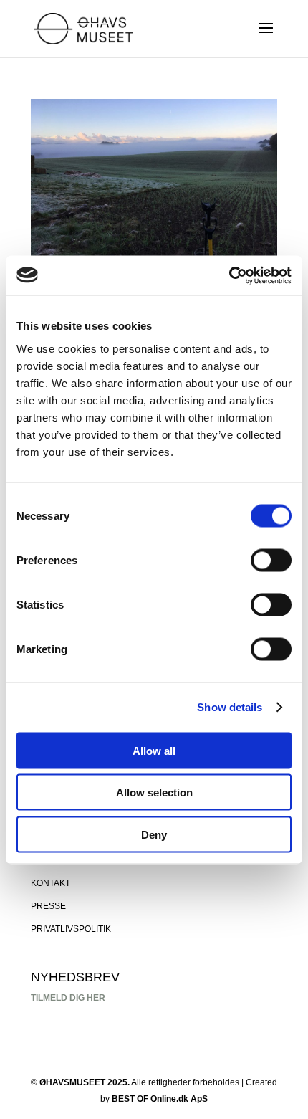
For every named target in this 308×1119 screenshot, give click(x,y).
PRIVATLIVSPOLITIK (71, 929)
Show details (229, 707)
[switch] (271, 559)
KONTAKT (50, 883)
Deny (154, 834)
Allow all (154, 750)
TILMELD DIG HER (68, 998)
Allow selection (154, 792)
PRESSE (48, 906)
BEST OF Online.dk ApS (160, 1099)
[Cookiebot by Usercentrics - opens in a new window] (229, 275)
